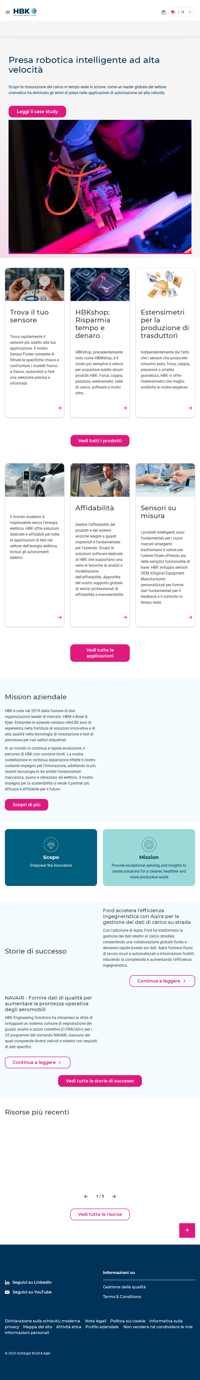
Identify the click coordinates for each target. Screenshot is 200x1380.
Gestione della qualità (124, 1287)
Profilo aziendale (102, 1327)
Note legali (95, 1321)
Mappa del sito (37, 1327)
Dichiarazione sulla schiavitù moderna (42, 1321)
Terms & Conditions (122, 1296)
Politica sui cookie (127, 1321)
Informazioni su (119, 1272)
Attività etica (68, 1327)
